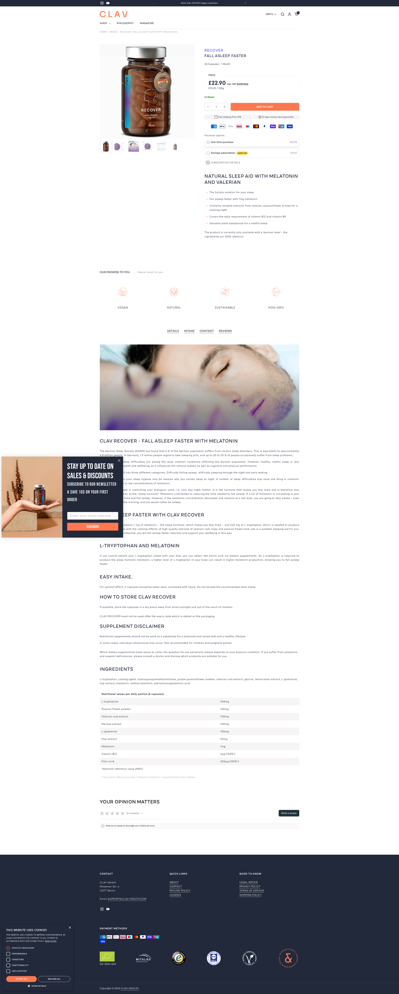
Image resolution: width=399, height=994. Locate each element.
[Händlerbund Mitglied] (144, 958)
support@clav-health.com (127, 899)
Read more (51, 941)
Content (207, 331)
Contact (176, 886)
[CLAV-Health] (113, 14)
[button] (282, 14)
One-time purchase (222, 142)
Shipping (242, 84)
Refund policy (180, 890)
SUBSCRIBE (93, 526)
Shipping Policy (250, 895)
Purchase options (214, 135)
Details (173, 331)
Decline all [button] (54, 979)
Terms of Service (251, 890)
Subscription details (225, 162)
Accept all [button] (21, 979)
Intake (189, 331)
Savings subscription (229, 153)
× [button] (70, 928)
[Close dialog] (119, 460)
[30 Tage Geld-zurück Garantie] (288, 958)
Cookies (175, 895)
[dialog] (38, 957)
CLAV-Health (130, 988)
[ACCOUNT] (289, 14)
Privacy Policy (249, 886)
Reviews (225, 331)
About (174, 882)
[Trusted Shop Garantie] (179, 958)
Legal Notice (248, 882)
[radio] (208, 142)
